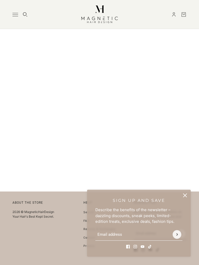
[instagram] (135, 246)
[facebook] (128, 246)
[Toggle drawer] (15, 14)
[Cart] (184, 14)
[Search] (25, 14)
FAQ (86, 221)
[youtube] (142, 246)
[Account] (174, 14)
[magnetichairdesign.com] (99, 14)
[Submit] (177, 234)
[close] (185, 195)
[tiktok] (150, 246)
